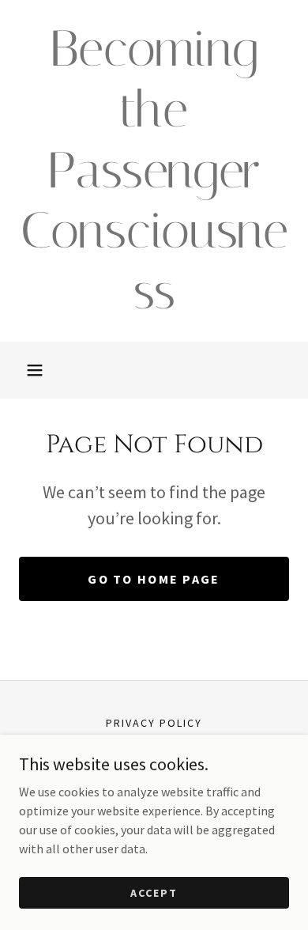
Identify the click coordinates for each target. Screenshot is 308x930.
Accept (154, 892)
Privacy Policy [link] (154, 723)
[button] (35, 370)
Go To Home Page (154, 579)
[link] (154, 171)
